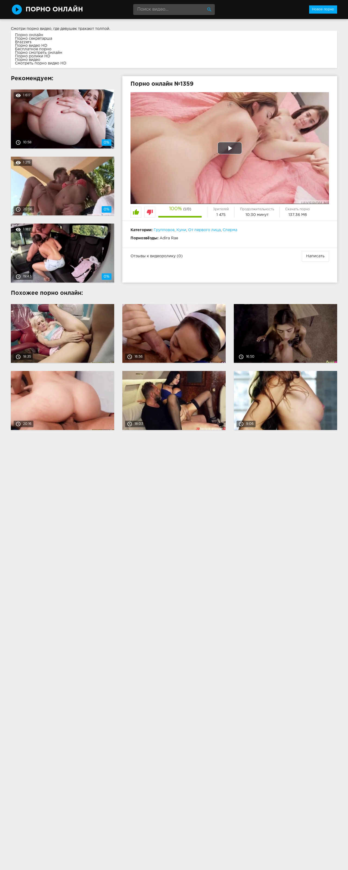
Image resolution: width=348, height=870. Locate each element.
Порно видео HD (31, 45)
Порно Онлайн (54, 10)
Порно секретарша (33, 38)
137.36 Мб (297, 214)
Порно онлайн (29, 35)
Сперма (230, 230)
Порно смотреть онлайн (38, 52)
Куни (181, 230)
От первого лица (204, 230)
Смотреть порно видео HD (40, 63)
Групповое (164, 230)
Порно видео (27, 59)
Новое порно (323, 9)
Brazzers (23, 42)
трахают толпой (93, 28)
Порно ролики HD (32, 56)
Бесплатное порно (33, 49)
